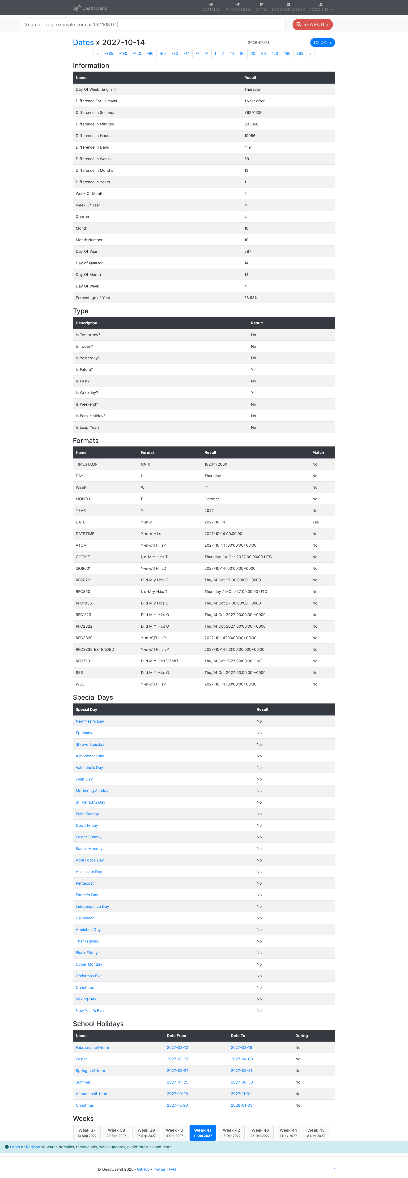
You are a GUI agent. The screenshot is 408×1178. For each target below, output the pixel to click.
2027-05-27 (177, 1070)
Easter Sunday (89, 837)
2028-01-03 (241, 1105)
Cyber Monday (89, 964)
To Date (322, 42)
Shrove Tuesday (90, 744)
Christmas (85, 987)
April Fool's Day (90, 860)
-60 (162, 53)
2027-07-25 (177, 1082)
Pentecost (85, 883)
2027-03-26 (178, 1059)
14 (232, 53)
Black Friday (87, 952)
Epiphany (84, 732)
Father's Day (87, 894)
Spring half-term (90, 1070)
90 (263, 53)
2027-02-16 (241, 1047)
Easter (81, 1059)
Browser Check (289, 9)
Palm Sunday (87, 813)
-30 (175, 53)
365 (299, 53)
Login (15, 1146)
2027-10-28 (177, 1093)
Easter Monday (89, 848)
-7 (197, 53)
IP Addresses (238, 9)
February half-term (92, 1047)
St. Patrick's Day (90, 802)
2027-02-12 (177, 1047)
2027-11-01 (241, 1093)
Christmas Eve (89, 975)
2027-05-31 (241, 1070)
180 (287, 53)
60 (253, 53)
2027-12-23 (177, 1105)
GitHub (143, 1169)
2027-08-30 (242, 1082)
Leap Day (84, 779)
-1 (206, 53)
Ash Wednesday (90, 756)
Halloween (85, 918)
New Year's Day (90, 721)
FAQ (172, 1169)
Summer (83, 1082)
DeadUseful (89, 7)
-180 (123, 53)
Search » (315, 24)
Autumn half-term (91, 1093)
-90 (150, 53)
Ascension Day (89, 871)
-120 (137, 53)
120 (275, 53)
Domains (211, 9)
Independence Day (92, 906)
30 (242, 53)
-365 (109, 53)
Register (33, 1146)
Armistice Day (88, 929)
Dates (262, 9)
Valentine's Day (89, 767)
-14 (187, 53)
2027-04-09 (242, 1059)
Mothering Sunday (92, 790)
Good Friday (87, 825)
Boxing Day (86, 999)
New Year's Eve (90, 1010)
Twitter (159, 1169)
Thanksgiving (87, 941)
